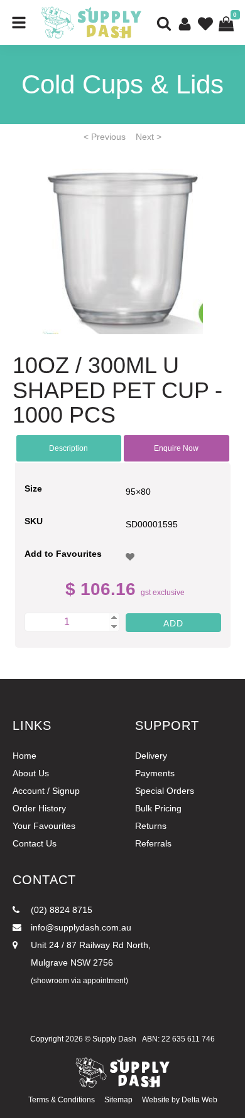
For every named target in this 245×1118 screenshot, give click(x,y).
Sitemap (118, 1099)
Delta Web (199, 1099)
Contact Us (35, 843)
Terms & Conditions (61, 1099)
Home (24, 756)
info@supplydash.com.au (79, 927)
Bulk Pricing (158, 808)
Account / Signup (46, 791)
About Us (31, 773)
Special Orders (164, 791)
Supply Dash (114, 1039)
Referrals (153, 843)
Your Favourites (44, 826)
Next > (148, 137)
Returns (150, 826)
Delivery (151, 756)
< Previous (105, 137)
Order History (39, 808)
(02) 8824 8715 (60, 910)
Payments (155, 773)
